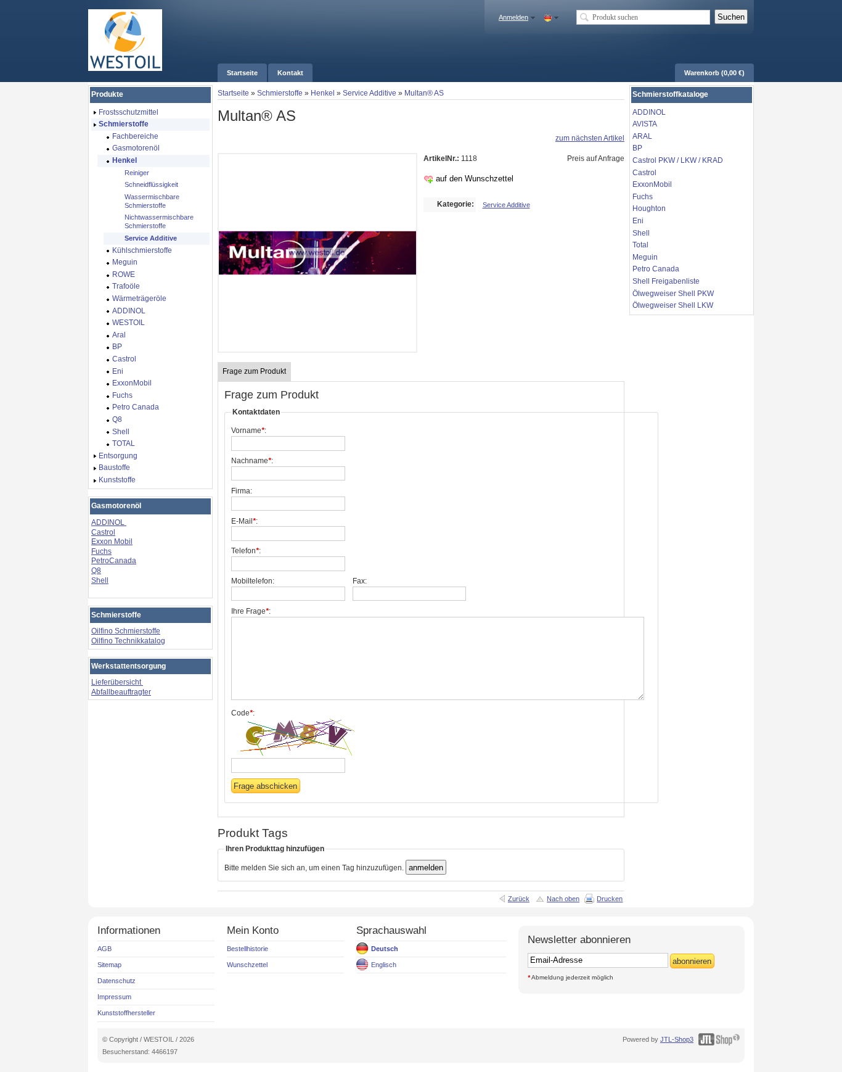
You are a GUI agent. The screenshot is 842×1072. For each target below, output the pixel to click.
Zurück (518, 898)
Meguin (645, 257)
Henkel (323, 93)
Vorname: (248, 430)
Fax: (360, 581)
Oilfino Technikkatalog (128, 641)
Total (640, 245)
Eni (638, 220)
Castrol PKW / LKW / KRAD (677, 160)
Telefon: (246, 550)
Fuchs (101, 551)
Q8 (96, 570)
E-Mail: (244, 521)
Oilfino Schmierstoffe (125, 631)
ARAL (642, 136)
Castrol (103, 532)
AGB (104, 948)
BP (637, 148)
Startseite (233, 93)
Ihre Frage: (251, 611)
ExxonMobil (652, 184)
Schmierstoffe (280, 93)
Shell (99, 580)
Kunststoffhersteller (126, 1012)
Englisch (383, 964)
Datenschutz (116, 980)
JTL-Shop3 (676, 1039)
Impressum (114, 996)
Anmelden (513, 17)
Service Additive (369, 93)
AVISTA (644, 124)
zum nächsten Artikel (589, 138)
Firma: (241, 491)
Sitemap (109, 964)
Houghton (649, 208)
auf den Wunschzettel (474, 178)
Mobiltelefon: (252, 581)
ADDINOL (108, 522)
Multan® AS (424, 93)
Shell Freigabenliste (666, 281)
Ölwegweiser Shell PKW (673, 293)
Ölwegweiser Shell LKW (672, 305)
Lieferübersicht (117, 682)
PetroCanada (113, 560)
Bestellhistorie (247, 948)
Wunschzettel (247, 964)
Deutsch (384, 948)
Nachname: (252, 460)
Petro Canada (655, 269)
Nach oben (563, 898)
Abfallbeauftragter (121, 692)
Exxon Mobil (112, 541)
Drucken (610, 898)
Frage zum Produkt (254, 371)
